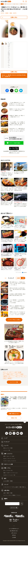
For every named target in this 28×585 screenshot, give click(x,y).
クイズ (8, 470)
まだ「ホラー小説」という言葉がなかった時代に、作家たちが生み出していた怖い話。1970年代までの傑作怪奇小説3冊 (7, 189)
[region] (14, 44)
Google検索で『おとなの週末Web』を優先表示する (14, 151)
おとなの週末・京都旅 (8, 481)
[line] (10, 433)
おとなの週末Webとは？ (14, 528)
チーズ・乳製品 (12, 495)
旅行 (5, 478)
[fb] (14, 433)
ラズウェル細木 (15, 487)
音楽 (4, 472)
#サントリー (12, 376)
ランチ (4, 460)
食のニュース (6, 448)
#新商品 (9, 378)
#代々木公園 (18, 372)
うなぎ (12, 456)
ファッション (15, 472)
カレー (8, 456)
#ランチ (2, 13)
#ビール (18, 376)
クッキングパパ (6, 487)
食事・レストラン (8, 453)
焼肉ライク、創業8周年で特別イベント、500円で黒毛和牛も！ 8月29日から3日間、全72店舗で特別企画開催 (17, 307)
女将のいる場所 (3, 171)
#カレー (13, 374)
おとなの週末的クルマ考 (18, 202)
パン (14, 458)
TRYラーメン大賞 (8, 464)
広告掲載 (14, 537)
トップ (5, 438)
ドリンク (19, 495)
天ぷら (4, 458)
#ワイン (12, 372)
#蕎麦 (11, 13)
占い (4, 470)
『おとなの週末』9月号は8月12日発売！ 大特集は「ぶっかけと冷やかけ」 (18, 399)
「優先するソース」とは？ (14, 152)
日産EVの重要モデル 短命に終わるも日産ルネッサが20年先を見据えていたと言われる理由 (20, 205)
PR (9, 450)
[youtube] (18, 433)
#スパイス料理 (19, 374)
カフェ (9, 460)
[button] (2, 55)
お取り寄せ (6, 490)
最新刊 (5, 498)
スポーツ (9, 472)
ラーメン (10, 458)
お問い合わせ (14, 533)
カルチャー (5, 475)
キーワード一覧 (14, 507)
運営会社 (14, 535)
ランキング (6, 441)
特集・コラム (7, 467)
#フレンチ (5, 372)
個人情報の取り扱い (14, 530)
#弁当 (4, 378)
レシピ (11, 475)
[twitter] (7, 433)
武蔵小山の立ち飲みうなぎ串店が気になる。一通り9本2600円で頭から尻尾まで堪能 (17, 289)
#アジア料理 (6, 374)
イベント (5, 450)
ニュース (6, 445)
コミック (6, 484)
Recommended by (19, 272)
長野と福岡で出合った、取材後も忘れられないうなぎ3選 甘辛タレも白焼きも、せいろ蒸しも (7, 203)
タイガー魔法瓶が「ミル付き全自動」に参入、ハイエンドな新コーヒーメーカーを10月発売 (17, 301)
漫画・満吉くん (23, 487)
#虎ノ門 (14, 13)
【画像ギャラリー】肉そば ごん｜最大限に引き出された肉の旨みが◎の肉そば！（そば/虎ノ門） (14, 9)
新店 (11, 448)
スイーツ (14, 460)
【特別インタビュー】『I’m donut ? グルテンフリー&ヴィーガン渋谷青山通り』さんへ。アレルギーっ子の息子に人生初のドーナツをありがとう (17, 313)
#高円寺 (5, 376)
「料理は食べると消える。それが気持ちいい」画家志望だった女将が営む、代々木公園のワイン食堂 (7, 174)
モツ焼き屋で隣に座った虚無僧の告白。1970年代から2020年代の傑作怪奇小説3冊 (20, 189)
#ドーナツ (23, 376)
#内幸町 (7, 13)
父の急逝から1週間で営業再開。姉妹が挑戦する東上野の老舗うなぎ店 (17, 295)
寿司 (4, 456)
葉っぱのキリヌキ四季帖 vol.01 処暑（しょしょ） (19, 173)
